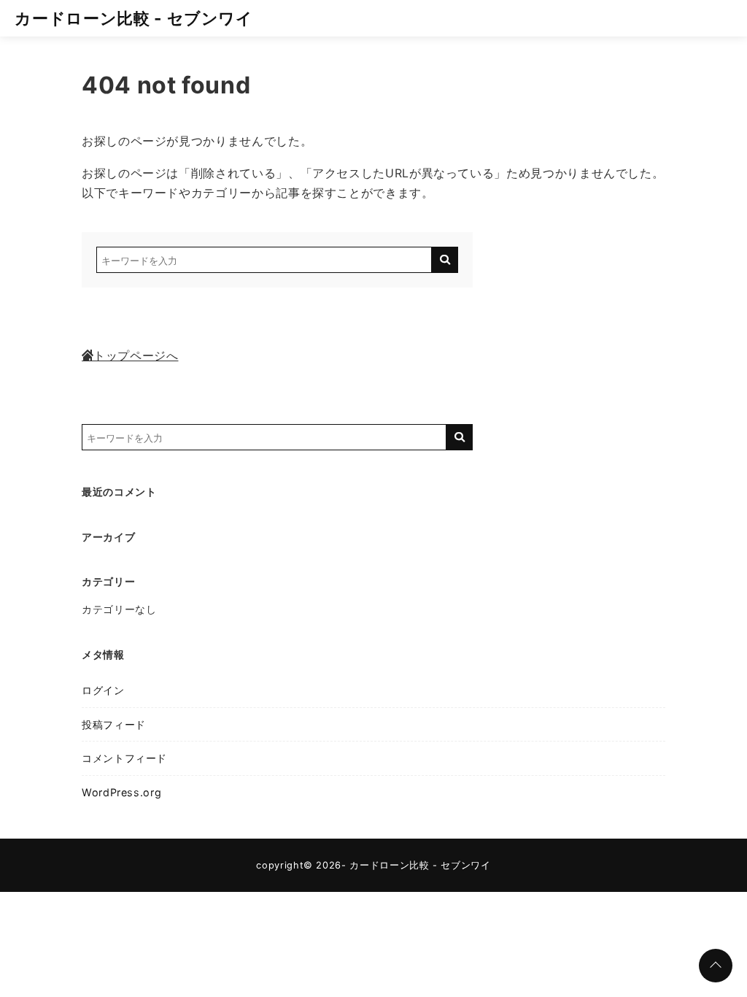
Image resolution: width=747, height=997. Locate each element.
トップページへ (135, 355)
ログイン (103, 690)
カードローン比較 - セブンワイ (133, 18)
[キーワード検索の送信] (445, 260)
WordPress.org (121, 792)
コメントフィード (124, 758)
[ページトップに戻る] (715, 965)
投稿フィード (114, 724)
